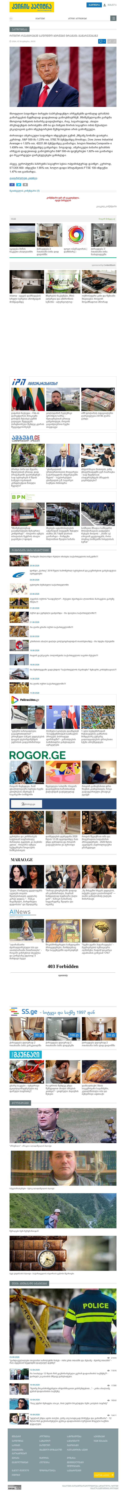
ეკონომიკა (19, 29)
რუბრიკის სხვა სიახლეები (30, 550)
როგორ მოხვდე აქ (107, 219)
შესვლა (111, 5)
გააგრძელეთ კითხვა (23, 178)
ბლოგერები (20, 1103)
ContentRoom (103, 265)
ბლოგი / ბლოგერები (77, 19)
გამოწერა (94, 5)
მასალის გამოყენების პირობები (104, 1488)
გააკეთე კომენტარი (106, 206)
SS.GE (13, 219)
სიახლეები (40, 19)
